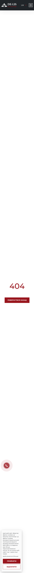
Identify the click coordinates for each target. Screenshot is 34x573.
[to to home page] (8, 5)
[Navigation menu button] (31, 5)
